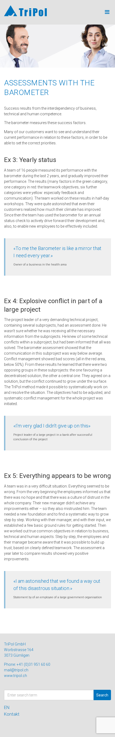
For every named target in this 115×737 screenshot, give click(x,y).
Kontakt (12, 714)
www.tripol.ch (15, 675)
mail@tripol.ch (16, 670)
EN (7, 707)
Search (102, 695)
